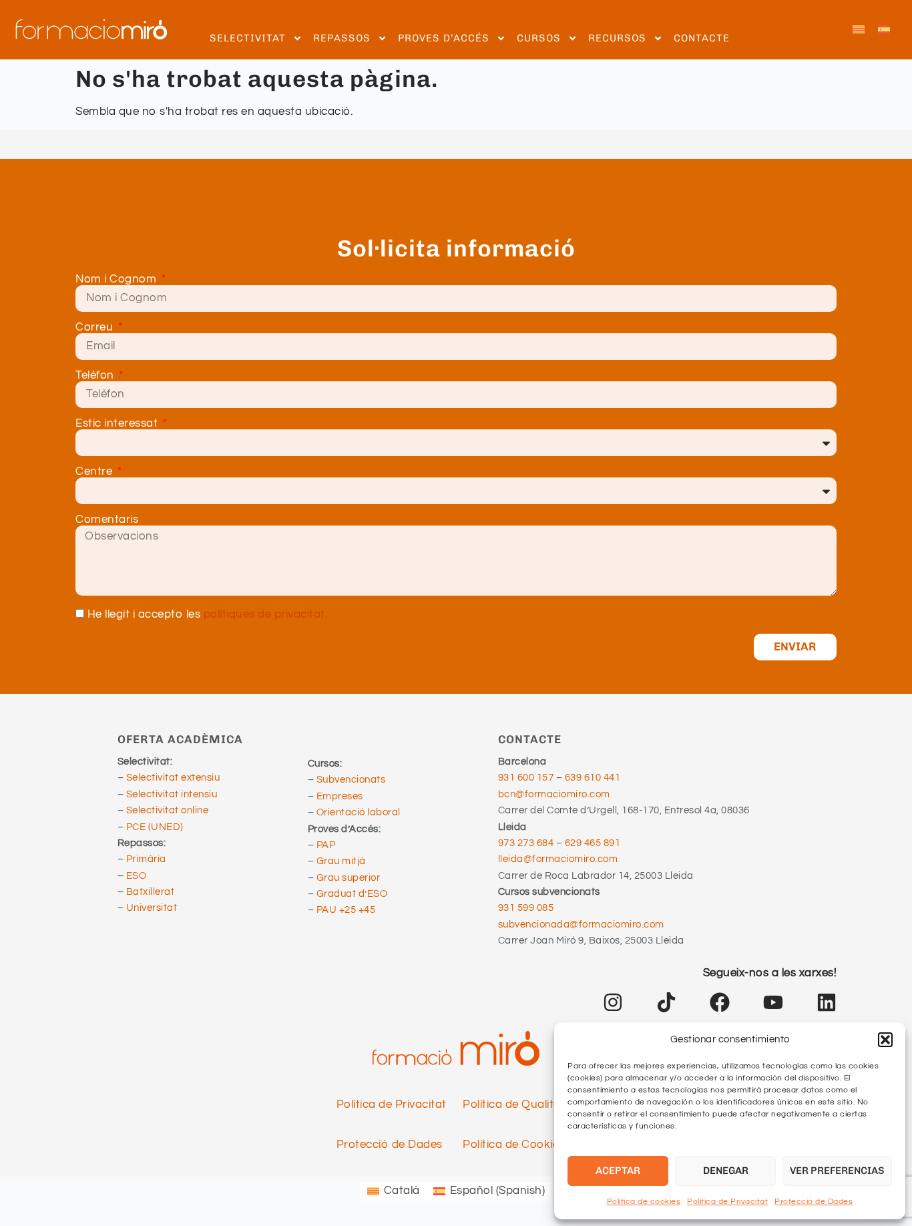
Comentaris (106, 520)
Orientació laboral (358, 812)
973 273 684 (527, 843)
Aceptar (618, 1171)
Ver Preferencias (837, 1171)
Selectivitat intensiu (172, 794)
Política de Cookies (514, 1145)
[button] (885, 1039)
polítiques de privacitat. (266, 615)
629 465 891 (593, 843)
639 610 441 (593, 778)
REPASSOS (342, 38)
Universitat (152, 908)
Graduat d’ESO (352, 894)
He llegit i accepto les (207, 615)
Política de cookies (644, 1201)
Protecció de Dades (813, 1201)
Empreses (339, 796)
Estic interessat (118, 423)
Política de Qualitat (514, 1104)
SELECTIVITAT (248, 38)
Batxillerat (150, 892)
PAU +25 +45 (346, 910)
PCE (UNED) (155, 827)
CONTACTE (702, 38)
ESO (136, 876)
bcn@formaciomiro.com (554, 794)
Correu (95, 327)
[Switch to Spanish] (884, 30)
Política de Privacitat (727, 1201)
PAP (326, 845)
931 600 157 (526, 778)
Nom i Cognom (117, 279)
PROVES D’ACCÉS (443, 38)
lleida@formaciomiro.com (558, 859)
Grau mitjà (341, 861)
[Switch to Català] (858, 30)
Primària (146, 859)
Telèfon (96, 375)
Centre (95, 471)
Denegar (725, 1171)
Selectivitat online (167, 810)
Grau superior (348, 878)
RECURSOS (617, 38)
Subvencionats (351, 780)
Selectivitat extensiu (173, 778)
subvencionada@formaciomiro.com (583, 925)
